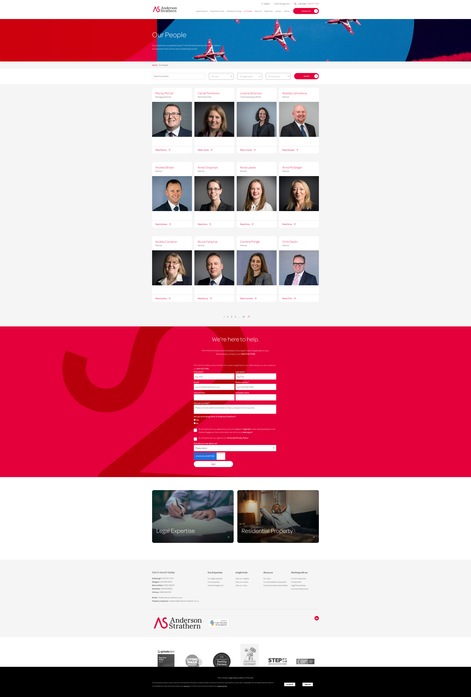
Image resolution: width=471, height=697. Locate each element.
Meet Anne (202, 224)
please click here (222, 686)
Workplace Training (234, 11)
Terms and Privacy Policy (237, 438)
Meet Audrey (161, 298)
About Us (258, 11)
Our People (248, 11)
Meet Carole (203, 149)
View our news (241, 585)
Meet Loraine (246, 149)
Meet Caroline (246, 298)
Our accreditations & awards (274, 582)
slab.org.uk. (248, 432)
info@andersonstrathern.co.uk (170, 597)
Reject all (308, 684)
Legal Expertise (202, 11)
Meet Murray (161, 149)
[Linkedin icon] (316, 618)
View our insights (242, 578)
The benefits (296, 582)
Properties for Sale (217, 11)
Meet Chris (287, 298)
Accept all (290, 684)
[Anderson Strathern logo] (165, 9)
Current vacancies (298, 578)
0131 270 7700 (248, 354)
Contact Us (306, 11)
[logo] (218, 623)
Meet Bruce (203, 298)
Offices (286, 11)
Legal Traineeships (298, 585)
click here (186, 686)
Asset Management (282, 3)
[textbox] (219, 76)
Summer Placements (299, 589)
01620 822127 (169, 585)
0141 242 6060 (166, 582)
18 (244, 316)
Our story (267, 578)
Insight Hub (268, 11)
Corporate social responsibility (275, 585)
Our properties (214, 582)
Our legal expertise (215, 578)
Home (154, 65)
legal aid (246, 429)
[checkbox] (235, 421)
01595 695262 (166, 588)
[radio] (235, 420)
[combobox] (221, 76)
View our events (242, 582)
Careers (278, 11)
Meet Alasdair (288, 149)
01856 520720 (165, 592)
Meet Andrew (161, 224)
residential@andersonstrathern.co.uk (184, 601)
